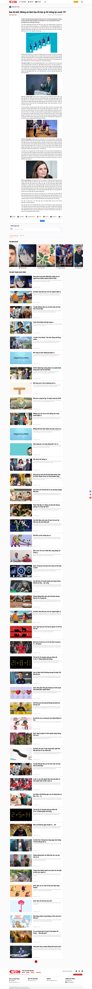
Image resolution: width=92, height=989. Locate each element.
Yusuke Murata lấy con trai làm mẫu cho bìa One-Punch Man (46, 308)
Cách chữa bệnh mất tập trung (42, 322)
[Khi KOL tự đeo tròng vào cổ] (21, 541)
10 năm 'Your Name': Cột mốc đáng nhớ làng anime (47, 338)
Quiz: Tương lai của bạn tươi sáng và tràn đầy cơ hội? (47, 567)
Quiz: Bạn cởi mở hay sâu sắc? (42, 901)
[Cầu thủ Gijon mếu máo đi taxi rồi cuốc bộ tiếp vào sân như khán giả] (21, 525)
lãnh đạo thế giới (31, 216)
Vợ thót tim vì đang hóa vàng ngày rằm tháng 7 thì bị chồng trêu (47, 841)
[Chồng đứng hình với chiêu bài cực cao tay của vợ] (21, 860)
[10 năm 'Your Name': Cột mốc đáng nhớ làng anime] (21, 343)
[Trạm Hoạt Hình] (46, 7)
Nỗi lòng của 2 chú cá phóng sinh (43, 383)
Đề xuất (39, 1)
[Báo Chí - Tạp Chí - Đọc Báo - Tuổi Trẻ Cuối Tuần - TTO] (28, 972)
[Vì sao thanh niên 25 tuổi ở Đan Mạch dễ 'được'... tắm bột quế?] (21, 936)
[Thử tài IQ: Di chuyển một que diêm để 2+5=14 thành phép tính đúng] (21, 815)
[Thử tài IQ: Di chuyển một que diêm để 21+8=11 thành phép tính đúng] (21, 662)
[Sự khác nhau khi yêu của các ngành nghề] (21, 297)
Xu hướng (23, 1)
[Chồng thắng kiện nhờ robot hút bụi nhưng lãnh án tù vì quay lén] (21, 601)
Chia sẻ (42, 220)
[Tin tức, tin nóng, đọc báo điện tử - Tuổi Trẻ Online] (24, 972)
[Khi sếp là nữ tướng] (21, 464)
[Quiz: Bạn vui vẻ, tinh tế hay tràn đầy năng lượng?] (21, 891)
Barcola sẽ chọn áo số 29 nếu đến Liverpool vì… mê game (46, 643)
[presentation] (9, 255)
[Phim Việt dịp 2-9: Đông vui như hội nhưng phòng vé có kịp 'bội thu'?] (21, 510)
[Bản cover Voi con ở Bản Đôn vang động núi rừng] (21, 556)
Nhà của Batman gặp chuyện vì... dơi (44, 825)
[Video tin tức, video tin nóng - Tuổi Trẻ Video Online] (33, 972)
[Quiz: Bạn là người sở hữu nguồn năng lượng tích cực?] (21, 739)
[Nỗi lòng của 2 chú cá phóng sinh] (21, 388)
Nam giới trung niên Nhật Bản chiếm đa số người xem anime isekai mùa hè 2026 (27, 264)
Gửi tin (76, 1)
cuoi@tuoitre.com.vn (32, 980)
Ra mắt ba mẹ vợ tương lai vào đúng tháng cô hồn (47, 719)
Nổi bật (31, 1)
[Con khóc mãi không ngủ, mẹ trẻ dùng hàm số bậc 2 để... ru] (21, 799)
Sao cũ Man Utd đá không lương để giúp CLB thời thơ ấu (47, 673)
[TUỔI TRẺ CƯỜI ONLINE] (15, 972)
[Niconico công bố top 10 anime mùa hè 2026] (21, 403)
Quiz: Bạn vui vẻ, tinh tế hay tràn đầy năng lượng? (46, 886)
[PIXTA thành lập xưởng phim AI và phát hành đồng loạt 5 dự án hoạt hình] (21, 373)
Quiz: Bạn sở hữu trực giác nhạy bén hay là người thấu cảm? (45, 265)
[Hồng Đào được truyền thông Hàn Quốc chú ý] (21, 952)
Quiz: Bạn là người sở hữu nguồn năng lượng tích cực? (47, 734)
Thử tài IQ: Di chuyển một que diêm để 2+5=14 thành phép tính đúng (45, 810)
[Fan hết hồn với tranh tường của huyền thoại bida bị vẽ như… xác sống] (21, 586)
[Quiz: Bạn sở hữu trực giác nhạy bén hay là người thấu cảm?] (46, 255)
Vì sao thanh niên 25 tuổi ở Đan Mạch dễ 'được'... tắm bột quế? (45, 932)
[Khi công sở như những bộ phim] (21, 358)
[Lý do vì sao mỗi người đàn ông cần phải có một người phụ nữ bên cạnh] (21, 784)
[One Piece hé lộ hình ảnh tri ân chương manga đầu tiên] (21, 495)
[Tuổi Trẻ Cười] (82, 971)
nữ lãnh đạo (35, 59)
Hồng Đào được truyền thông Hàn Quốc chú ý (47, 947)
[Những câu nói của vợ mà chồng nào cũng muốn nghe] (21, 419)
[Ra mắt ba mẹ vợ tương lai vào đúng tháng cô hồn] (21, 723)
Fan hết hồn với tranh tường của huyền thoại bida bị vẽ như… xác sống (47, 582)
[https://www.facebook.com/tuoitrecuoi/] (76, 971)
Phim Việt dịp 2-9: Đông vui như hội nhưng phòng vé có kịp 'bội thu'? (46, 506)
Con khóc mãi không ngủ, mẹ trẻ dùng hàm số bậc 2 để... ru (47, 795)
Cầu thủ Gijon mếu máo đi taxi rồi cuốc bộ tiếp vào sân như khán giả (46, 521)
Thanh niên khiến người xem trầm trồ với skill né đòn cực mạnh (47, 871)
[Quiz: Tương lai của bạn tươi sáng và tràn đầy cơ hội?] (21, 571)
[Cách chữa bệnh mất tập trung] (21, 327)
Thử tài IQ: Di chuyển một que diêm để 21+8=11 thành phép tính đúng (45, 658)
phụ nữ (39, 26)
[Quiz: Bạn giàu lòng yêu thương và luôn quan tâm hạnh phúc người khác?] (21, 693)
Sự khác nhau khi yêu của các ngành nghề (46, 292)
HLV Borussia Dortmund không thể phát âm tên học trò (46, 704)
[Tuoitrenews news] (38, 972)
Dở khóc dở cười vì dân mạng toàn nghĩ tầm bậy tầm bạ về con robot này (46, 749)
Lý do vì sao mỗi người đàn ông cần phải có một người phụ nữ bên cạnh (46, 780)
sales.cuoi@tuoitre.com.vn (15, 982)
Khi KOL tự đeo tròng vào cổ (42, 535)
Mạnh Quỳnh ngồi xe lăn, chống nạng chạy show (64, 265)
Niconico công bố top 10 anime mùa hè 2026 (47, 398)
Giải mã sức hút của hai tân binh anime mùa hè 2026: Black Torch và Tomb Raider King (46, 475)
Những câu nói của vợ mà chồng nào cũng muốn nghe (46, 414)
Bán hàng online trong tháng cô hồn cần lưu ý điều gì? (47, 917)
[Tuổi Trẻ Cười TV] (79, 971)
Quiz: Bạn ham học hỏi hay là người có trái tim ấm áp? (47, 628)
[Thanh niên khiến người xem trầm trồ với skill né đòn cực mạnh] (21, 876)
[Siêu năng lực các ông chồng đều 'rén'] (21, 449)
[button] (45, 2)
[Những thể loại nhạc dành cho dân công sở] (21, 434)
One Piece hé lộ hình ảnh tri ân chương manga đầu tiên (47, 490)
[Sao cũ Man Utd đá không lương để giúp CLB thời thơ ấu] (21, 678)
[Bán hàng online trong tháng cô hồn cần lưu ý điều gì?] (21, 921)
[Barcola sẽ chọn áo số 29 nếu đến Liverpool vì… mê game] (21, 647)
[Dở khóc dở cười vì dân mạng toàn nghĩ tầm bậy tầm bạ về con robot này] (21, 754)
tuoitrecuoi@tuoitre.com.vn (52, 980)
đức (40, 216)
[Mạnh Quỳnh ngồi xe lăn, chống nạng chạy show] (65, 255)
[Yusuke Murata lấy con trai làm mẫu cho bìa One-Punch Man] (21, 312)
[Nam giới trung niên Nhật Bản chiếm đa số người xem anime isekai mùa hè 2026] (27, 255)
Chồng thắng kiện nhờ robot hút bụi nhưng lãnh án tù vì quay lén (46, 597)
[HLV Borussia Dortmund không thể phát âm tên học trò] (21, 708)
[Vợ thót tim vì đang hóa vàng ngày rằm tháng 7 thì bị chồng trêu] (21, 845)
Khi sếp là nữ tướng (39, 459)
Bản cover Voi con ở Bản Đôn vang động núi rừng (46, 551)
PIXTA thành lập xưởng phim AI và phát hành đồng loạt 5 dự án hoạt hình (47, 369)
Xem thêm (11, 237)
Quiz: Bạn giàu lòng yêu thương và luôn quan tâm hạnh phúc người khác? (47, 688)
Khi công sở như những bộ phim (43, 353)
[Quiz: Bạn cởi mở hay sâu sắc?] (21, 906)
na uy (47, 216)
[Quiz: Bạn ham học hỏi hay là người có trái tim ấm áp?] (21, 632)
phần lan (54, 216)
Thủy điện (22, 216)
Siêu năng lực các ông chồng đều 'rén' (45, 444)
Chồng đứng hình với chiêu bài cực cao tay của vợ (46, 856)
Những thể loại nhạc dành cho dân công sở (46, 429)
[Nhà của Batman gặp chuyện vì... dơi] (21, 830)
